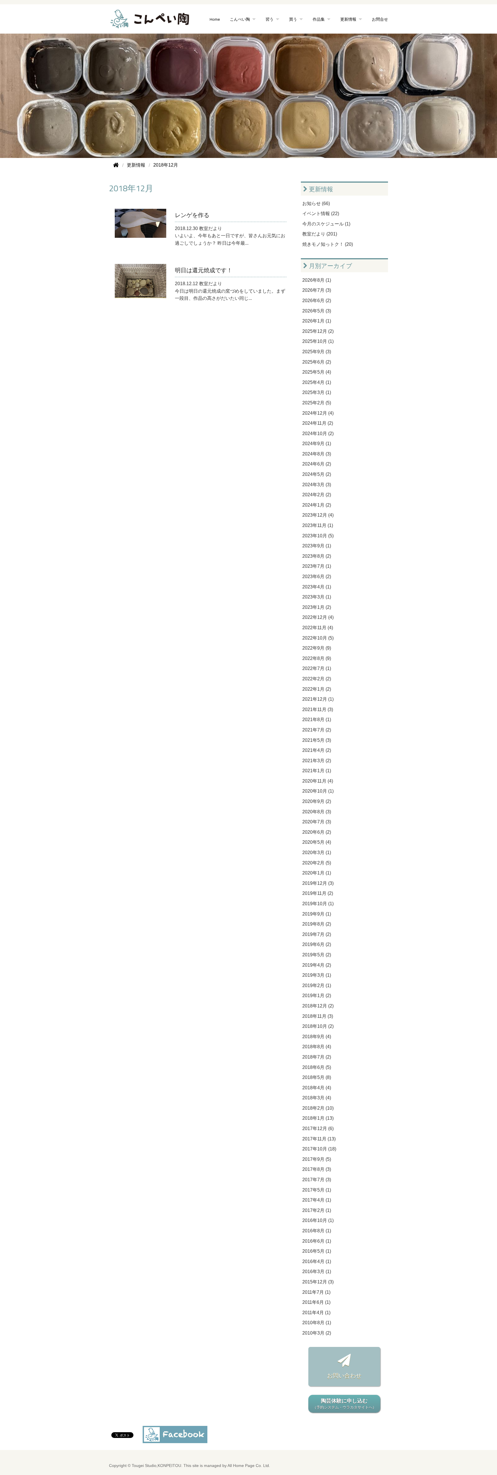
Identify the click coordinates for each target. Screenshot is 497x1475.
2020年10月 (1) (318, 791)
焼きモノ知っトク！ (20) (327, 244)
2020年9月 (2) (316, 801)
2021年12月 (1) (318, 699)
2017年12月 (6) (318, 1128)
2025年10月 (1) (318, 341)
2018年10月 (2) (318, 1026)
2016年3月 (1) (316, 1271)
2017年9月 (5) (316, 1159)
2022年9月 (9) (316, 648)
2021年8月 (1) (316, 719)
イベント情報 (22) (320, 213)
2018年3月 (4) (316, 1097)
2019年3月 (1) (316, 975)
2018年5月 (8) (316, 1077)
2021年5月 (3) (316, 740)
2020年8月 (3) (316, 811)
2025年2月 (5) (316, 402)
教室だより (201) (319, 233)
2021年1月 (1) (316, 770)
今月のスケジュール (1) (326, 223)
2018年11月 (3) (317, 1016)
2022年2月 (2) (316, 678)
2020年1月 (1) (316, 872)
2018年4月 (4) (316, 1087)
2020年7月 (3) (316, 821)
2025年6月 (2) (316, 362)
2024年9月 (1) (316, 443)
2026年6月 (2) (316, 300)
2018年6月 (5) (316, 1067)
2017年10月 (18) (319, 1148)
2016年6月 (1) (316, 1241)
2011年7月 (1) (316, 1292)
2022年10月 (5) (318, 638)
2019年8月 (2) (316, 924)
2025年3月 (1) (316, 392)
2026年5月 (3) (316, 310)
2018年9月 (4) (316, 1036)
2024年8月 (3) (316, 453)
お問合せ (380, 19)
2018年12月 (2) (318, 1005)
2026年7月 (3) (316, 290)
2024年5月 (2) (316, 474)
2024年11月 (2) (317, 423)
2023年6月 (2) (316, 576)
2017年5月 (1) (316, 1190)
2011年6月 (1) (316, 1302)
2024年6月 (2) (316, 464)
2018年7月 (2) (316, 1057)
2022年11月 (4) (317, 627)
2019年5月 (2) (316, 954)
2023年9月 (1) (316, 545)
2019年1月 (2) (316, 995)
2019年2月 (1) (316, 985)
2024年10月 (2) (318, 433)
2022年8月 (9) (316, 658)
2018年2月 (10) (318, 1108)
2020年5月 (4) (316, 842)
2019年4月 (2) (316, 965)
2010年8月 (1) (316, 1322)
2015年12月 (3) (318, 1281)
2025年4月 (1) (316, 382)
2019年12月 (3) (318, 883)
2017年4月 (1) (316, 1200)
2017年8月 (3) (316, 1169)
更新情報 (320, 189)
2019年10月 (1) (318, 903)
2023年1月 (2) (316, 607)
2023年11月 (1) (317, 525)
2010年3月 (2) (316, 1333)
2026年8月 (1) (316, 280)
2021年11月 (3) (317, 709)
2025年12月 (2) (318, 331)
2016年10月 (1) (318, 1220)
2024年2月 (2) (316, 494)
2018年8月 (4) (316, 1046)
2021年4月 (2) (316, 750)
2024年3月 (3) (316, 484)
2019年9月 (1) (316, 914)
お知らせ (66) (316, 203)
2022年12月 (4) (318, 617)
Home (215, 19)
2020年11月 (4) (317, 781)
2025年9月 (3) (316, 351)
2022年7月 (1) (316, 668)
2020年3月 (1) (316, 852)
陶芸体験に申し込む (344, 1404)
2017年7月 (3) (316, 1179)
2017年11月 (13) (319, 1138)
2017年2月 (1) (316, 1210)
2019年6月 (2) (316, 944)
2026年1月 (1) (316, 320)
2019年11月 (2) (317, 893)
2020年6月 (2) (316, 832)
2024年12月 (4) (318, 413)
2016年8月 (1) (316, 1230)
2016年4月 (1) (316, 1261)
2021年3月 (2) (316, 760)
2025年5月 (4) (316, 372)
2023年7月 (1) (316, 566)
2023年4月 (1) (316, 586)
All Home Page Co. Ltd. (249, 1466)
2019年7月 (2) (316, 934)
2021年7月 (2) (316, 729)
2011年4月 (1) (316, 1312)
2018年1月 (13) (318, 1118)
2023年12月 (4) (318, 515)
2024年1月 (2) (316, 505)
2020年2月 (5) (316, 862)
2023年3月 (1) (316, 596)
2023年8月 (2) (316, 556)
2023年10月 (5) (318, 535)
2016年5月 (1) (316, 1251)
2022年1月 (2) (316, 689)
